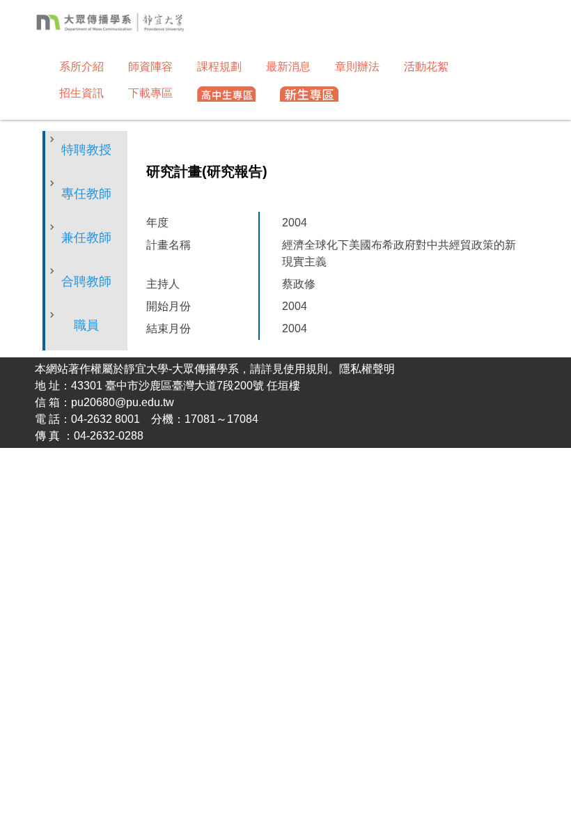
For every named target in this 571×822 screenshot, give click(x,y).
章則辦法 (357, 66)
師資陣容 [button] (150, 66)
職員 (86, 325)
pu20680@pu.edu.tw (122, 402)
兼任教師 (86, 238)
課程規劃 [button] (219, 66)
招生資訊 (81, 93)
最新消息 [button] (288, 66)
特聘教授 (86, 150)
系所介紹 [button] (81, 66)
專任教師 (86, 194)
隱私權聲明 (367, 369)
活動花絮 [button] (426, 66)
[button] (226, 95)
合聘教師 (86, 281)
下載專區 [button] (150, 93)
